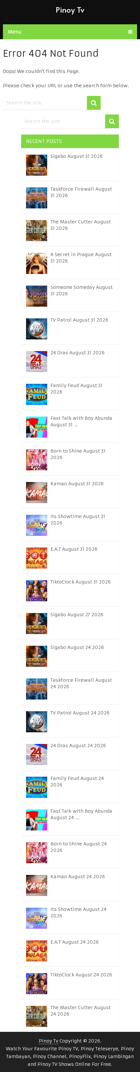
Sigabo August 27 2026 (76, 615)
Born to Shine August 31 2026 (77, 454)
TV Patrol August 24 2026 (79, 713)
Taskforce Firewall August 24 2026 (81, 683)
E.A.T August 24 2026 (74, 942)
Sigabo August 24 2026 (77, 647)
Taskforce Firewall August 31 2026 (81, 192)
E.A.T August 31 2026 (73, 549)
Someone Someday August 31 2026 (81, 290)
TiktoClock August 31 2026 (80, 582)
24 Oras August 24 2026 (78, 745)
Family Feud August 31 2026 (76, 389)
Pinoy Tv (70, 9)
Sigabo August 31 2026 (76, 156)
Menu (14, 32)
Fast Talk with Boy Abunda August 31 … (81, 421)
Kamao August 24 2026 (77, 876)
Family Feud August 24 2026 (77, 781)
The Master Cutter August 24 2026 (80, 1011)
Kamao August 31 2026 (77, 484)
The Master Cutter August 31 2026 (80, 225)
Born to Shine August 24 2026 (78, 847)
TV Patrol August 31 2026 (79, 320)
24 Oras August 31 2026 (77, 353)
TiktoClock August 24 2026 (81, 975)
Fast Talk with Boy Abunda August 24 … (81, 814)
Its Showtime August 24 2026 (78, 912)
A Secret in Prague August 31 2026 (81, 258)
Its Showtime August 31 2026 (77, 519)
